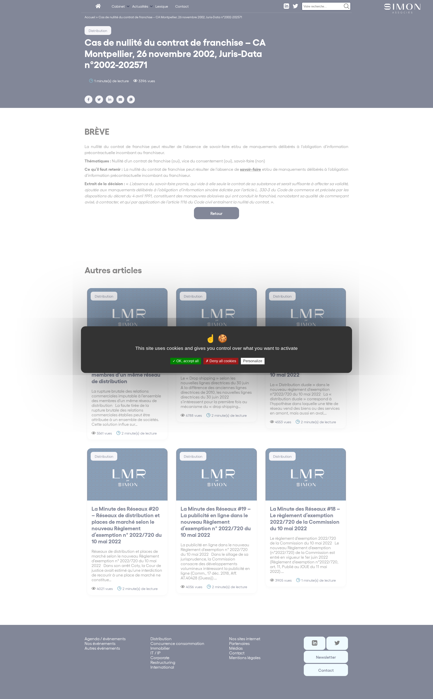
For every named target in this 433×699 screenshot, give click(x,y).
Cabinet (118, 6)
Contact (182, 6)
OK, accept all (187, 361)
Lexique (161, 6)
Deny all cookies (222, 361)
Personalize (252, 361)
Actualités (140, 6)
